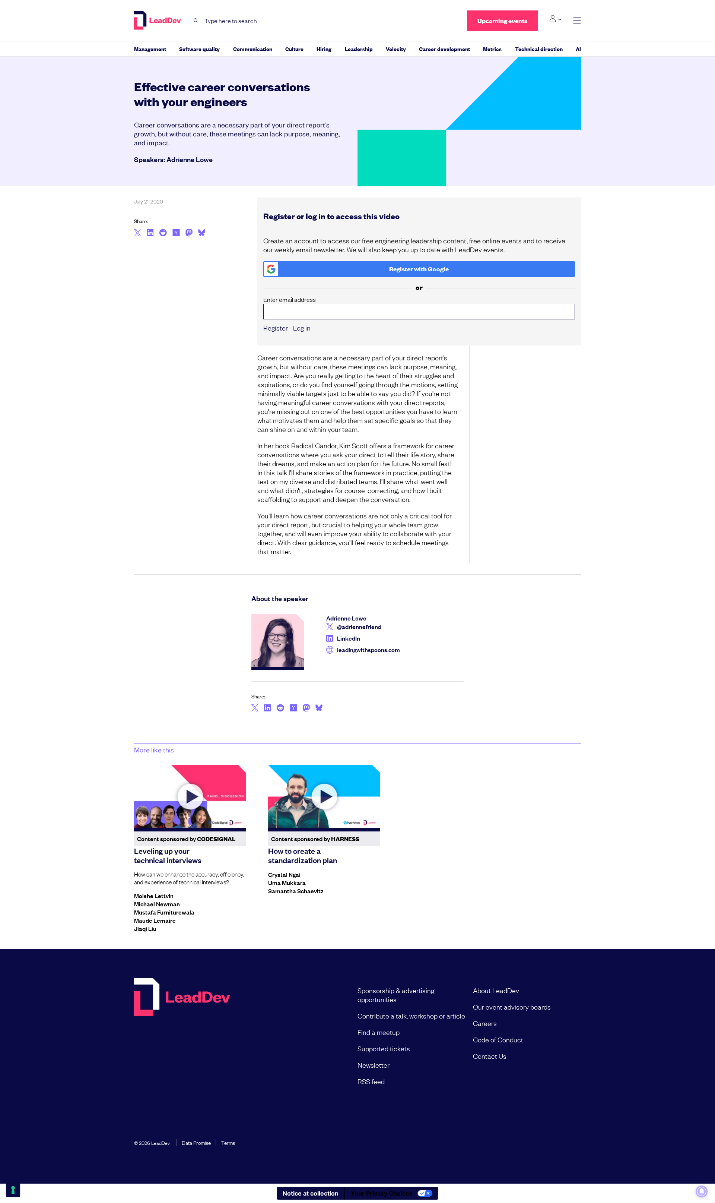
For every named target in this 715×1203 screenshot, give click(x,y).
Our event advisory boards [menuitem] (512, 1006)
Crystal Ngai (284, 874)
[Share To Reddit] (163, 233)
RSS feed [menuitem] (371, 1081)
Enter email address (289, 299)
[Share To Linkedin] (150, 233)
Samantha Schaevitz (295, 891)
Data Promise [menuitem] (196, 1142)
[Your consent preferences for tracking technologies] (13, 1190)
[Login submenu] (555, 19)
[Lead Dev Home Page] (182, 1035)
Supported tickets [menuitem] (384, 1048)
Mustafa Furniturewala (164, 912)
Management (150, 49)
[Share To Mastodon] (189, 233)
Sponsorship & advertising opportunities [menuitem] (396, 995)
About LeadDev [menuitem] (496, 990)
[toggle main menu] (577, 21)
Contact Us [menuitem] (489, 1055)
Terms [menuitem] (228, 1142)
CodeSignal (216, 838)
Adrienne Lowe (189, 159)
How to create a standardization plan (302, 855)
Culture (294, 49)
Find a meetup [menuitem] (379, 1031)
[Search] (196, 20)
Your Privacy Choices (382, 1193)
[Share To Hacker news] (176, 233)
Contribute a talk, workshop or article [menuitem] (411, 1015)
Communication (252, 49)
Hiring (324, 49)
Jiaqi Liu (145, 928)
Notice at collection (311, 1193)
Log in (302, 327)
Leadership (359, 49)
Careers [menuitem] (485, 1023)
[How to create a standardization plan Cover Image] (324, 796)
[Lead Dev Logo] (158, 20)
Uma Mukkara (287, 882)
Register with (419, 269)
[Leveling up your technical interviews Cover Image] (190, 796)
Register (275, 327)
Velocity (396, 49)
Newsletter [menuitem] (374, 1064)
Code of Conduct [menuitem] (498, 1039)
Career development (444, 49)
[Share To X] (137, 233)
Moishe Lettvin (154, 895)
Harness (345, 838)
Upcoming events (502, 20)
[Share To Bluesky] (201, 233)
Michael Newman (157, 904)
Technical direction (539, 49)
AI (578, 49)
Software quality (199, 49)
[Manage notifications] (702, 1191)
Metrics (492, 49)
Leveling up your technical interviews (167, 855)
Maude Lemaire (155, 920)
